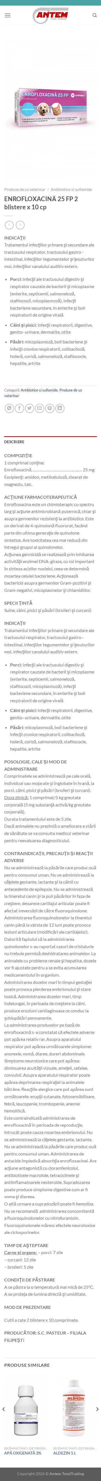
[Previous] (4, 1420)
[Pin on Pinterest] (49, 408)
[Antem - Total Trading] (50, 15)
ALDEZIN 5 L (64, 1453)
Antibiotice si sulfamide (71, 189)
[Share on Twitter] (29, 408)
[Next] (97, 1420)
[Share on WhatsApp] (9, 408)
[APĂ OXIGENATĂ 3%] (26, 1409)
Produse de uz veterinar (24, 189)
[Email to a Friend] (39, 408)
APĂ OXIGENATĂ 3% (22, 1453)
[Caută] (95, 15)
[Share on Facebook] (19, 408)
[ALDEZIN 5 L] (75, 1409)
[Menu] (7, 15)
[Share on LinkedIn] (60, 408)
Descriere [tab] (14, 442)
